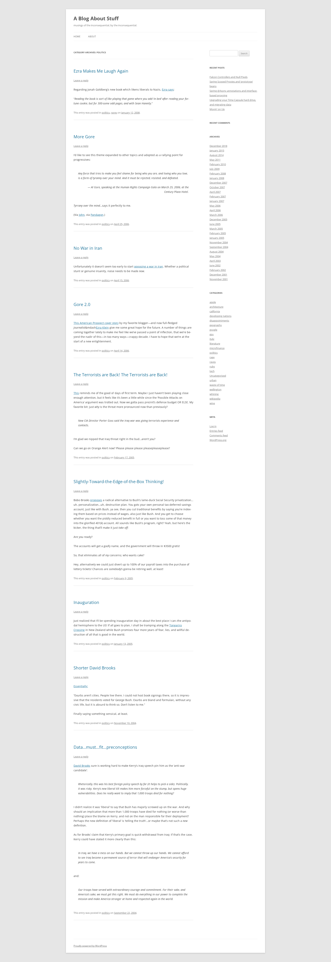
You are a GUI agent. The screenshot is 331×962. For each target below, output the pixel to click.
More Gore (84, 136)
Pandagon (97, 215)
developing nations (220, 316)
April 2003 (215, 261)
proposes (96, 500)
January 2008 (217, 178)
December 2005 (218, 219)
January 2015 (217, 150)
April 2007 (215, 192)
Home (77, 36)
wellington (215, 389)
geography (216, 325)
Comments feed (219, 435)
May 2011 (215, 159)
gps (212, 334)
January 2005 (217, 238)
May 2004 (215, 256)
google (213, 329)
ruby (212, 366)
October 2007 (217, 187)
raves (114, 112)
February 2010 (218, 164)
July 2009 (215, 169)
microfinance (217, 348)
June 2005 (215, 224)
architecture (216, 306)
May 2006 (215, 205)
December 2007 (218, 182)
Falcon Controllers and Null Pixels (228, 77)
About (92, 36)
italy (212, 339)
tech (212, 371)
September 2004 (219, 247)
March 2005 (216, 228)
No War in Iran (88, 248)
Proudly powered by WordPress (90, 945)
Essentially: (81, 686)
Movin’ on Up (217, 109)
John (82, 215)
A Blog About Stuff (96, 18)
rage (212, 357)
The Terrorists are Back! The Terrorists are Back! (120, 374)
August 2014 (217, 155)
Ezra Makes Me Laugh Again (101, 71)
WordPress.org (218, 440)
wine (212, 403)
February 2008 (218, 173)
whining (214, 394)
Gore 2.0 (82, 304)
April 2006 (215, 210)
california (215, 311)
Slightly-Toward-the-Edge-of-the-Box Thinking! (119, 481)
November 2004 (219, 242)
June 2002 (215, 265)
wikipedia (215, 398)
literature (215, 343)
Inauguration (86, 602)
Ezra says (168, 89)
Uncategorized (218, 375)
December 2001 (218, 274)
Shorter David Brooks (94, 668)
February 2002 (218, 270)
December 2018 (218, 146)
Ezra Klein (102, 327)
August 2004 (217, 251)
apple (213, 302)
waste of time (217, 385)
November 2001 (219, 279)
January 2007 (217, 201)
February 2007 (218, 196)
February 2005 (218, 233)
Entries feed (216, 431)
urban (213, 380)
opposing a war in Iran (148, 266)
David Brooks (82, 765)
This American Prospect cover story (96, 323)
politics (106, 112)
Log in (213, 426)
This (76, 393)
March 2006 (216, 215)
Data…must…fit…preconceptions (105, 747)
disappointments (219, 320)
